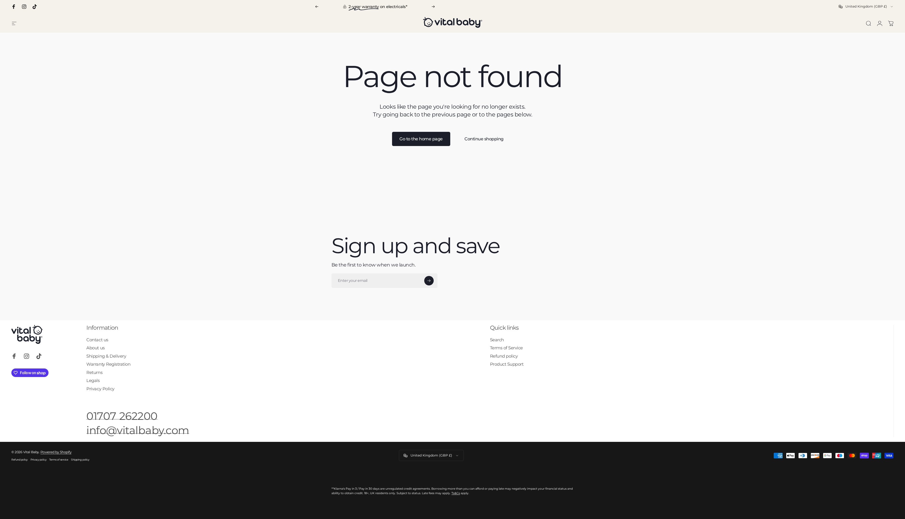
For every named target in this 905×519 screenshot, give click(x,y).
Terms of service (58, 459)
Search (497, 339)
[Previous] (317, 6)
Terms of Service (506, 347)
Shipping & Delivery (106, 356)
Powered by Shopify (55, 452)
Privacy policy (38, 459)
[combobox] (866, 6)
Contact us (97, 339)
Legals (93, 380)
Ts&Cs (455, 493)
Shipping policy (80, 459)
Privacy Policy (100, 388)
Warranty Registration (108, 364)
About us (95, 347)
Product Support (507, 364)
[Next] (433, 6)
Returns (94, 372)
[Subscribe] (429, 280)
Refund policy (504, 356)
